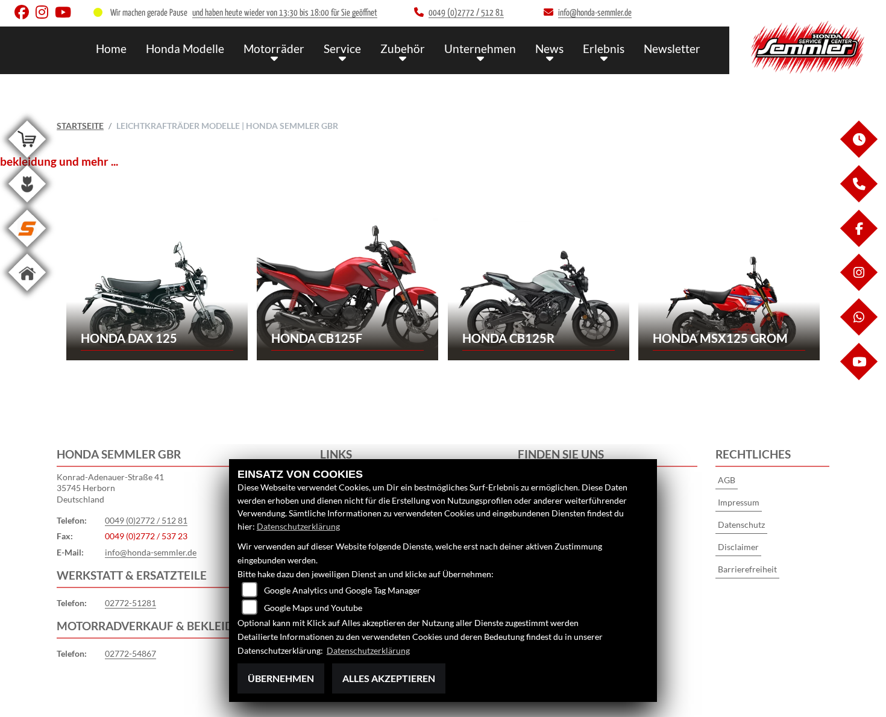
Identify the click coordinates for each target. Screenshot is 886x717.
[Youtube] (858, 377)
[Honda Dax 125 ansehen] (157, 287)
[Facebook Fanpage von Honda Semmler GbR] (25, 14)
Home (111, 48)
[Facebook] (858, 243)
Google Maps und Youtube (313, 608)
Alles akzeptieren (388, 678)
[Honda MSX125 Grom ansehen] (729, 287)
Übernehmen (281, 678)
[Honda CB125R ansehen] (538, 287)
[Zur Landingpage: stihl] (27, 249)
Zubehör (402, 48)
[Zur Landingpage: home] (27, 293)
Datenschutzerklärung (298, 526)
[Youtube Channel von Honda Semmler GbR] (65, 14)
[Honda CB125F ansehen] (347, 287)
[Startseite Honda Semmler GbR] (807, 47)
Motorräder (273, 48)
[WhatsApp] (858, 332)
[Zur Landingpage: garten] (27, 204)
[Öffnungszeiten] (858, 154)
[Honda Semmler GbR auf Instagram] (45, 14)
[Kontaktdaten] (858, 199)
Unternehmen (480, 48)
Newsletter (672, 48)
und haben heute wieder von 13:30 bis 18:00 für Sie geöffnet (284, 12)
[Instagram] (858, 287)
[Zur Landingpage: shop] (27, 160)
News (549, 48)
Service (342, 48)
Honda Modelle (185, 48)
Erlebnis (603, 48)
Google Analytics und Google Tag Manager (342, 590)
